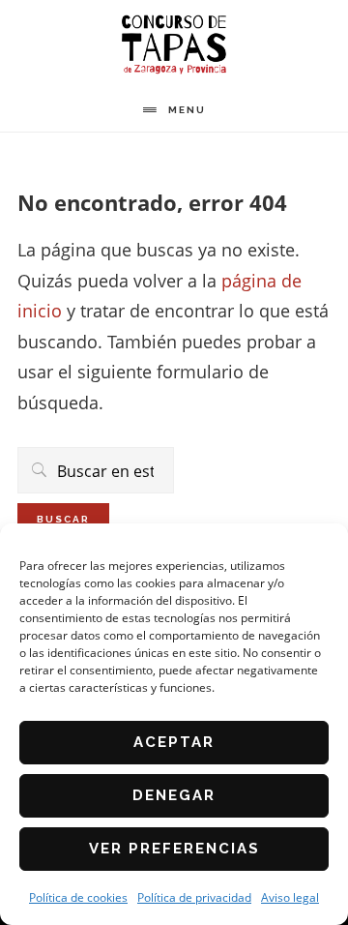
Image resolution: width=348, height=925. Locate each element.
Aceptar (174, 742)
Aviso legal (290, 897)
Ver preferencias (174, 848)
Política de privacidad (194, 897)
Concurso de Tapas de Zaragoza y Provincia (174, 44)
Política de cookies (78, 897)
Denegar (174, 795)
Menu (187, 109)
